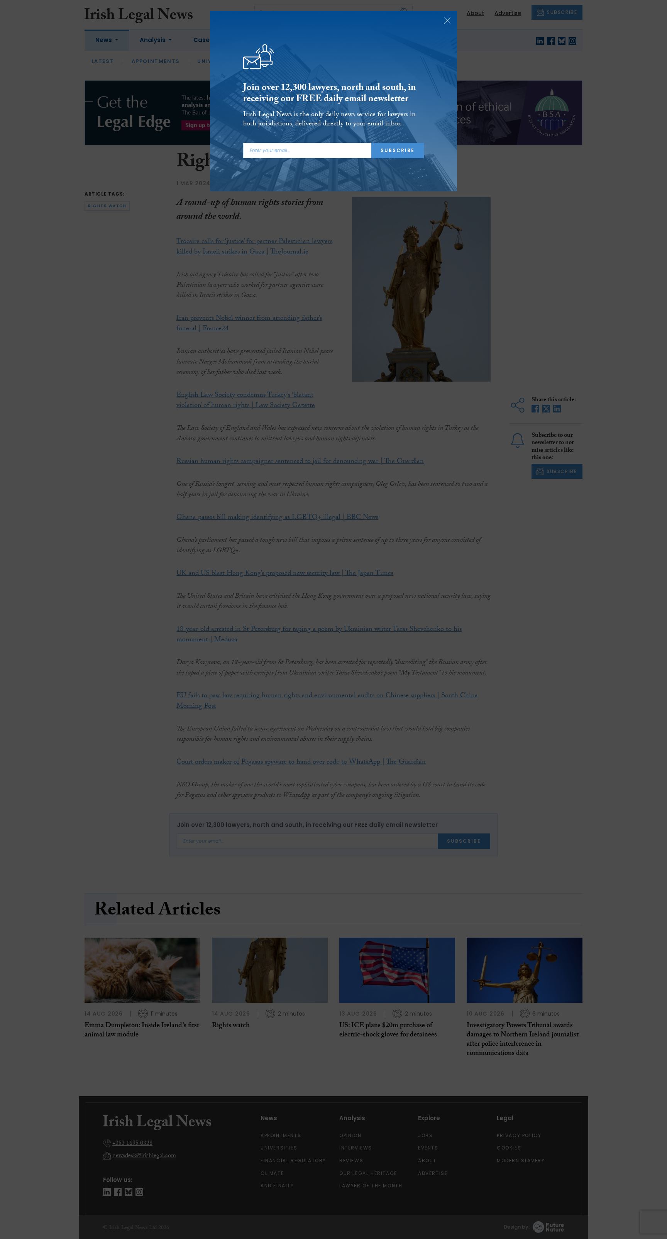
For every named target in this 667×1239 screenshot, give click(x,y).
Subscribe (398, 150)
